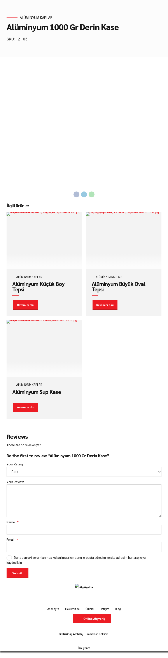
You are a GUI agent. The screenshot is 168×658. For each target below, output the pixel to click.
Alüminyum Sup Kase (36, 391)
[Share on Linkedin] (84, 194)
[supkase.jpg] (44, 348)
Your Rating (15, 464)
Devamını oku (25, 304)
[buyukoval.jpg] (123, 240)
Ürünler (90, 609)
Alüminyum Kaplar (36, 17)
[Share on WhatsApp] (92, 194)
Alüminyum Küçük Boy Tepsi (38, 286)
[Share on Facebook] (77, 194)
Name (13, 522)
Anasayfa (53, 609)
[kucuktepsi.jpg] (44, 240)
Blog (118, 609)
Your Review (15, 482)
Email (12, 539)
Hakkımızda (72, 609)
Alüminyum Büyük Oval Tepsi (118, 286)
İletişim (104, 609)
